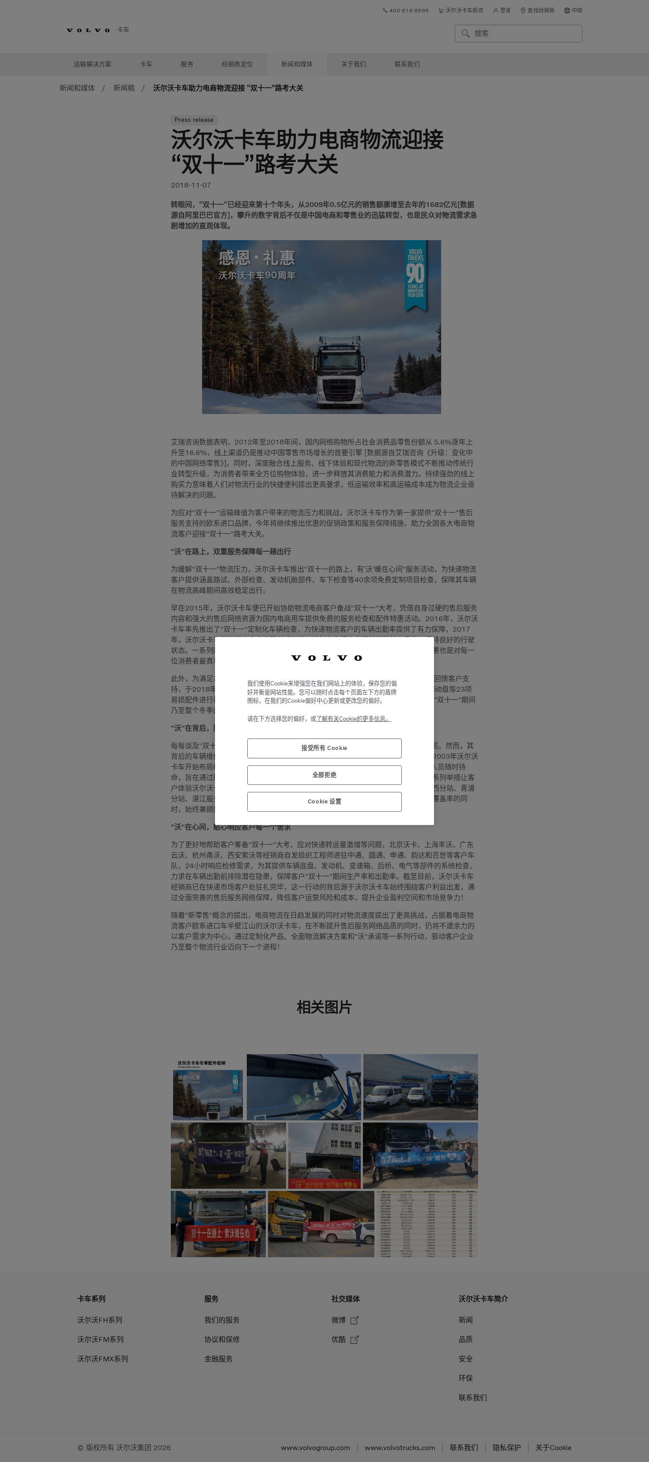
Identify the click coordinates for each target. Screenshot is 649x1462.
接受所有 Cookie (324, 748)
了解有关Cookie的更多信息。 (353, 719)
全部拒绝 (325, 775)
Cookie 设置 (325, 801)
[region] (324, 731)
